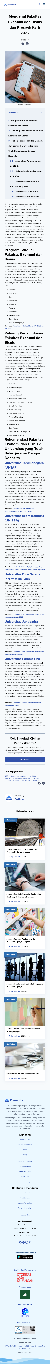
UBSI (6, 776)
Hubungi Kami (25, 1215)
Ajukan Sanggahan (25, 1208)
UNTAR (7, 778)
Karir (25, 1150)
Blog (25, 1155)
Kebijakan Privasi (25, 1167)
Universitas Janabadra (26, 191)
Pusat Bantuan (25, 1198)
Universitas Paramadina (27, 196)
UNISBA (33, 776)
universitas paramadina (30, 781)
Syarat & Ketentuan (25, 1162)
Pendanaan (25, 1177)
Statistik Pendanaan (25, 1145)
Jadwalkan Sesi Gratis (25, 1193)
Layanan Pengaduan (25, 1203)
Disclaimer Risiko (25, 1172)
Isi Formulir (25, 759)
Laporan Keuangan (25, 1182)
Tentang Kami (25, 1140)
